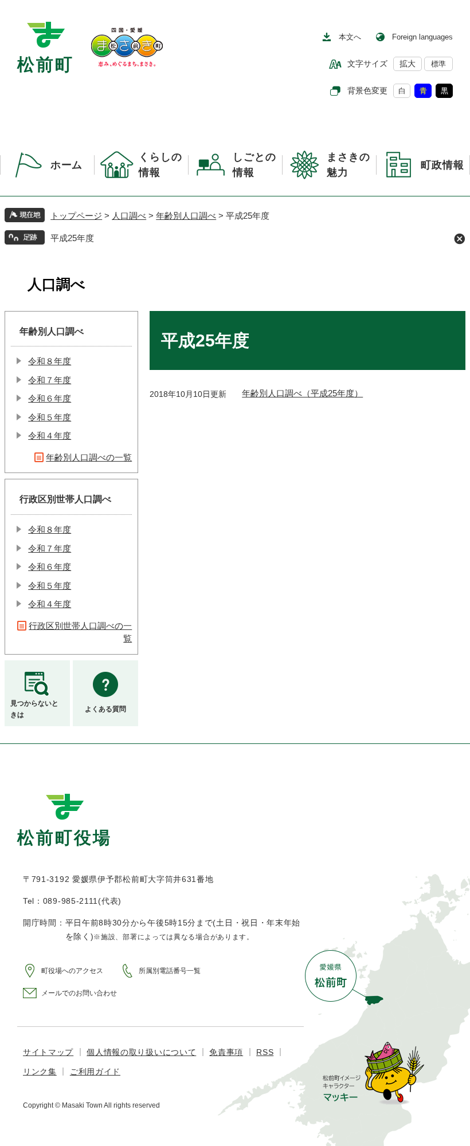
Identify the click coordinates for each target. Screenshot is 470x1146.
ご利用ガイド (95, 1071)
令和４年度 (49, 435)
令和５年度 (49, 417)
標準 (438, 64)
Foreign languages (422, 37)
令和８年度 (49, 361)
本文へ (350, 37)
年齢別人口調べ (186, 215)
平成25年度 (72, 238)
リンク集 (40, 1071)
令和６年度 (49, 398)
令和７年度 (49, 380)
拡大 (407, 63)
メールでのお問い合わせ (79, 993)
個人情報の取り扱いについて (141, 1052)
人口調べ (129, 215)
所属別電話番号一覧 (170, 971)
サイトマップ (48, 1052)
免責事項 (226, 1052)
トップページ (76, 215)
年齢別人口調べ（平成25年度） (302, 393)
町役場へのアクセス (72, 971)
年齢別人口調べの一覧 (89, 457)
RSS (264, 1052)
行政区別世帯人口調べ (65, 499)
